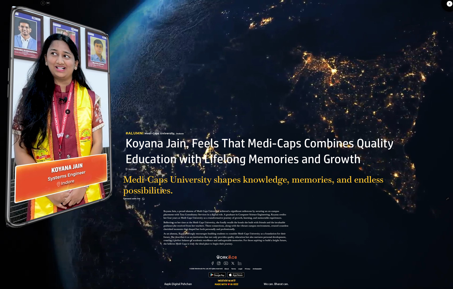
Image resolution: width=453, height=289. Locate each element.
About (226, 269)
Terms (233, 269)
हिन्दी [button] (48, 3)
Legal (240, 269)
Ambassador (257, 269)
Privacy (247, 269)
